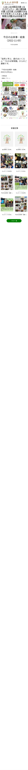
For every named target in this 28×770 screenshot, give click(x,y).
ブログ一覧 (14, 221)
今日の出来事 (14, 44)
